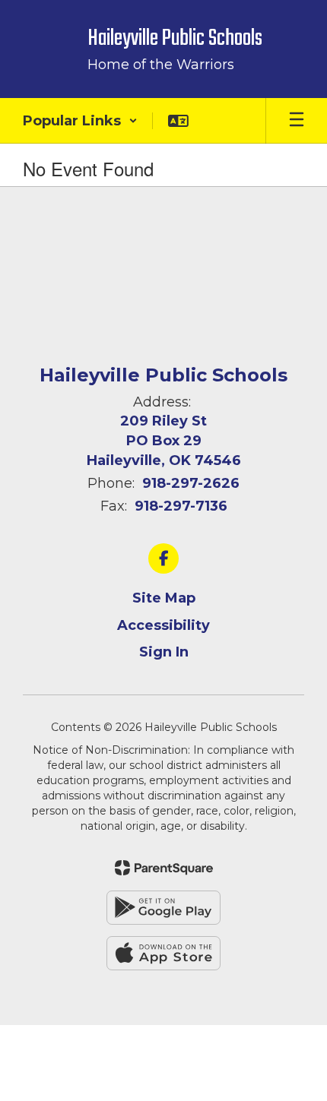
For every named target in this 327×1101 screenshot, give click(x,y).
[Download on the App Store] (163, 953)
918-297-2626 (191, 483)
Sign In (164, 652)
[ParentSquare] (164, 867)
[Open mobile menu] (296, 121)
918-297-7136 (181, 506)
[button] (80, 121)
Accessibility (163, 625)
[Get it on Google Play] (163, 908)
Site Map (163, 598)
